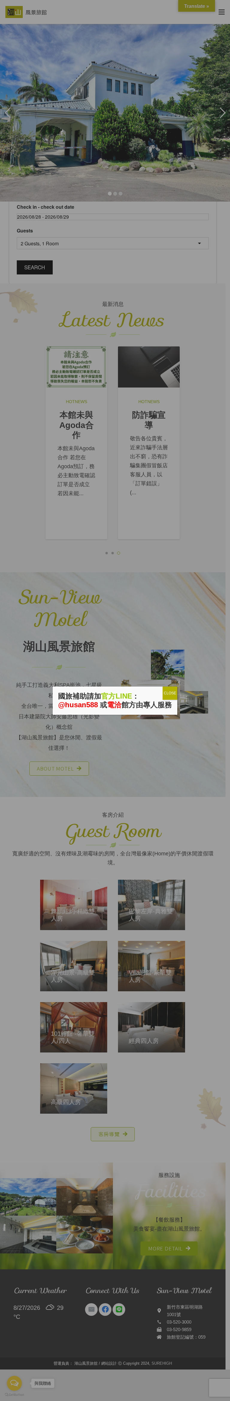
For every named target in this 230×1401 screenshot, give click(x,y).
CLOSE (170, 693)
